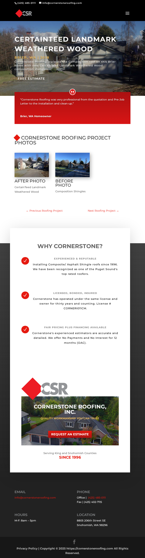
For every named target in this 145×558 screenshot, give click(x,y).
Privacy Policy (27, 548)
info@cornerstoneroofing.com (35, 497)
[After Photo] (32, 177)
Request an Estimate (70, 434)
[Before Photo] (72, 177)
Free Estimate (31, 78)
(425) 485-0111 (26, 3)
